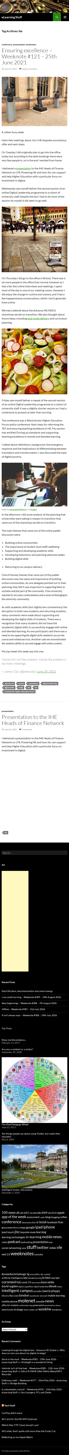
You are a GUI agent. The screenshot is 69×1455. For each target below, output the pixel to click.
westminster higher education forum (19, 691)
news (57, 1236)
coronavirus (11, 1282)
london (24, 1295)
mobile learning (56, 1295)
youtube (38, 1254)
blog (47, 1217)
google (30, 1227)
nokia (4, 1242)
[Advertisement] (15, 921)
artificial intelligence (12, 1277)
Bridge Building (18, 1383)
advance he (9, 683)
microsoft (43, 1296)
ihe (29, 687)
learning (41, 1232)
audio (42, 1217)
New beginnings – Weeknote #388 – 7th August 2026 (29, 1003)
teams (26, 1309)
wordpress (57, 1309)
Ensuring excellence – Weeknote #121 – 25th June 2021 (29, 56)
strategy (18, 1309)
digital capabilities (26, 1286)
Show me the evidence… (14, 1039)
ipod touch (8, 1232)
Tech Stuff (10, 1405)
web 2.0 (6, 1254)
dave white (47, 1282)
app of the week (14, 1217)
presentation (19, 44)
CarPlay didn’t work (12, 1413)
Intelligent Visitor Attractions (17, 1189)
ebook (53, 1286)
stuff (31, 1247)
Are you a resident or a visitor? (17, 1049)
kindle (33, 1232)
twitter (43, 1247)
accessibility (35, 1274)
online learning (25, 1305)
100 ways (9, 1212)
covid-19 (26, 1282)
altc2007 (24, 1212)
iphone (49, 1227)
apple (60, 1212)
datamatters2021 (29, 1222)
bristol (21, 683)
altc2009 (42, 1212)
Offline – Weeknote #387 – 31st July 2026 (23, 1009)
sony (24, 1248)
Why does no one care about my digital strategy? (33, 1352)
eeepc (59, 1286)
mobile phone (9, 1301)
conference (7, 44)
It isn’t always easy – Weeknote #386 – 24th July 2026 (29, 1015)
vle (59, 1247)
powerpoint (38, 1305)
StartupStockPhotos (17, 509)
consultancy (33, 683)
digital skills (9, 687)
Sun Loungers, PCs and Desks (36, 1392)
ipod (35, 1291)
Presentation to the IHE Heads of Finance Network (33, 719)
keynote (24, 1232)
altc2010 (52, 1213)
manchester (34, 1296)
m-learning (33, 1237)
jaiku (39, 1291)
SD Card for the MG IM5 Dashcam (19, 1419)
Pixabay (33, 509)
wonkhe (44, 1309)
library (5, 1295)
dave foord (35, 1282)
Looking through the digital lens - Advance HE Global (29, 1350)
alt (17, 1212)
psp (51, 1242)
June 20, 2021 (46, 671)
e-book (42, 1222)
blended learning (35, 1278)
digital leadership (50, 683)
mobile (47, 1237)
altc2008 (33, 1213)
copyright (55, 1278)
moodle (40, 1301)
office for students (10, 1305)
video (52, 1248)
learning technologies (13, 1237)
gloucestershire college (14, 1227)
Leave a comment (29, 69)
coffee (63, 1217)
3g (27, 1274)
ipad (39, 1227)
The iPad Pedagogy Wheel (15, 1124)
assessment (33, 1217)
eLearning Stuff (12, 17)
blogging (55, 1217)
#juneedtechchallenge (14, 1274)
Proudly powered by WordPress (16, 1451)
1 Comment (27, 729)
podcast (14, 1241)
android (47, 1274)
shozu (58, 1305)
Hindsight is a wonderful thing (36, 1362)
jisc (17, 1231)
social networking (11, 1247)
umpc (31, 1309)
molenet (26, 1300)
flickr (60, 1222)
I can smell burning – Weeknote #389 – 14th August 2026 (31, 997)
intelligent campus (17, 1290)
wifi (36, 1310)
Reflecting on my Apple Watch (17, 1437)
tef (36, 687)
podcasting (26, 1242)
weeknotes (31, 44)
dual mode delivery (38, 318)
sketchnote (7, 1309)
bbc (25, 1277)
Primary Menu (65, 17)
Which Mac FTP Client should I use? (20, 1425)
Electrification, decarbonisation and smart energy (27, 991)
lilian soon (14, 1295)
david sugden (10, 1286)
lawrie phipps (51, 1291)
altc (42, 1274)
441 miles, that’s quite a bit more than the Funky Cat (28, 1431)
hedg (21, 687)
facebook (52, 1222)
